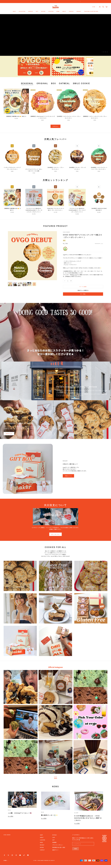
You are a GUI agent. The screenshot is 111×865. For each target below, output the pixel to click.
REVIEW (43, 11)
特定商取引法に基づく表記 (58, 847)
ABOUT (64, 11)
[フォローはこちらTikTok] (24, 855)
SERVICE (30, 11)
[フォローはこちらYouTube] (20, 855)
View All (55, 126)
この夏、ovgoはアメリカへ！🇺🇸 (20, 813)
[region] (55, 35)
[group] (55, 35)
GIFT (37, 11)
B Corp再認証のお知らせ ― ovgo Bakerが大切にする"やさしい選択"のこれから (88, 818)
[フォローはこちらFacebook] (4, 855)
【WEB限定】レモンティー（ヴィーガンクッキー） (55, 168)
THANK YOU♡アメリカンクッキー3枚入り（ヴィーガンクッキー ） (55, 209)
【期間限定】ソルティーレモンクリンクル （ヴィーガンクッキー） (95, 117)
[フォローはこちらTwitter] (8, 855)
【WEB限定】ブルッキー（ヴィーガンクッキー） (77, 168)
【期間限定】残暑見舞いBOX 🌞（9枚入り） (16, 116)
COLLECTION (22, 11)
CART (53, 837)
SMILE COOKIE (81, 83)
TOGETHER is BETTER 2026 (91, 11)
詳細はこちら (68, 476)
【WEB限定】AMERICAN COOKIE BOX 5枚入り (99, 209)
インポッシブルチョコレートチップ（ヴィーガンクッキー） (12, 168)
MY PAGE (54, 835)
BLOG (9, 810)
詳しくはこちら (55, 534)
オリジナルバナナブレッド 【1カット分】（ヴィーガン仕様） (34, 170)
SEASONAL (27, 83)
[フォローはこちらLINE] (28, 855)
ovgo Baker (66, 232)
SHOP (14, 11)
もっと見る (10, 816)
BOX (53, 83)
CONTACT (71, 11)
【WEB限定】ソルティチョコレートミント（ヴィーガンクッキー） (68, 117)
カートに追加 (83, 286)
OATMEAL (64, 83)
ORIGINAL (42, 83)
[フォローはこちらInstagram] (12, 855)
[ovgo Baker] (34, 66)
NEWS (57, 11)
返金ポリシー (55, 850)
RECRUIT (79, 11)
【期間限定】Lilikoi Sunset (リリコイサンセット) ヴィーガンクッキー (42, 117)
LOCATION (50, 11)
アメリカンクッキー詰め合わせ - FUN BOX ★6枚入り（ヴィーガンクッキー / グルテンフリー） (77, 210)
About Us (9, 433)
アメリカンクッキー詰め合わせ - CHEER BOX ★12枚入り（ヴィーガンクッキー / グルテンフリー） (34, 210)
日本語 (93, 6)
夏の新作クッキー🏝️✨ (49, 815)
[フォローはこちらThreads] (16, 855)
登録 (75, 848)
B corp (76, 812)
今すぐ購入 (83, 294)
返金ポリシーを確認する (83, 290)
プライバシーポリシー (57, 845)
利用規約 (54, 842)
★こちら (74, 274)
